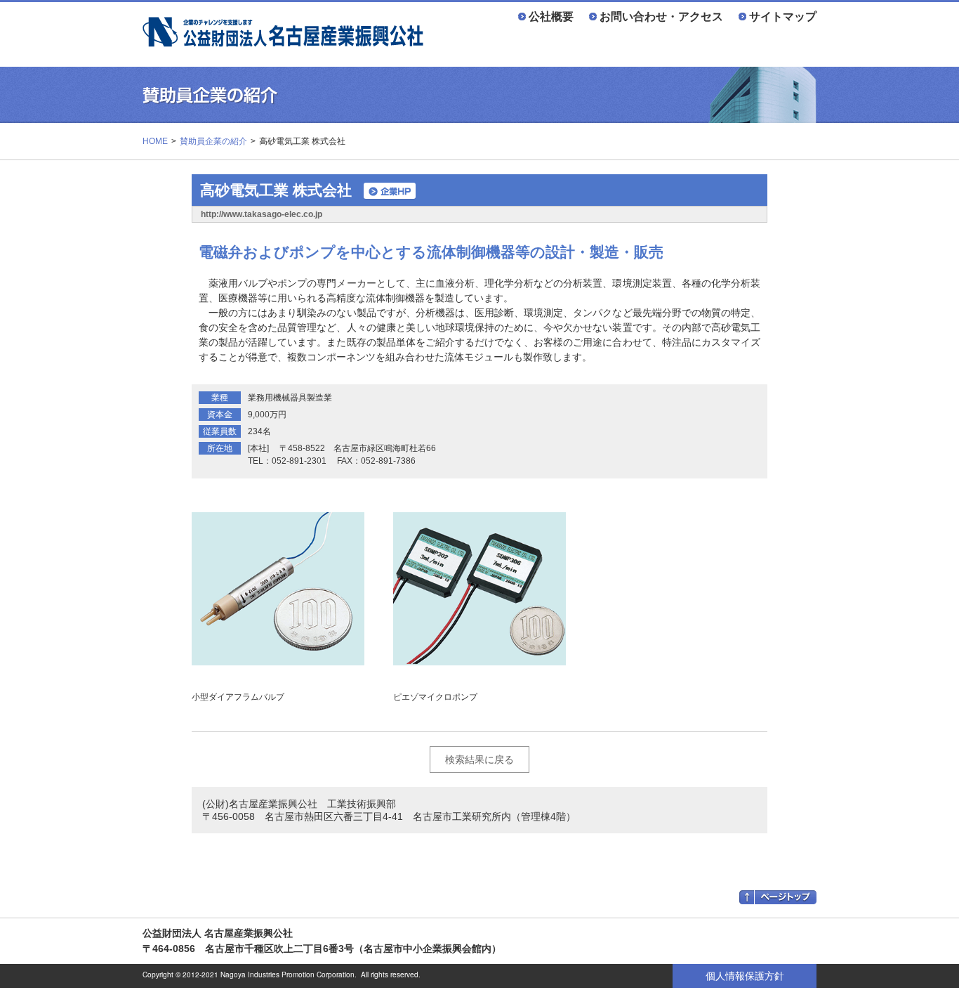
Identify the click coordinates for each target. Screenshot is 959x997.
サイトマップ (782, 16)
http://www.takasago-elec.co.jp (261, 214)
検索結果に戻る (479, 759)
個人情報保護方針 (745, 976)
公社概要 (551, 16)
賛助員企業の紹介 (213, 141)
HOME (155, 141)
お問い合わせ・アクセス (661, 16)
